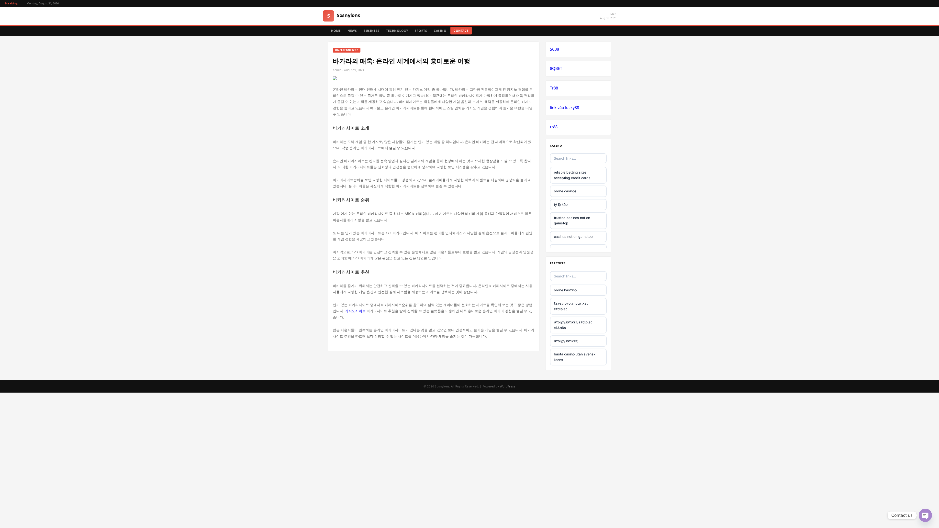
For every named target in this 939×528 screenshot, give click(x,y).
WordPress (507, 386)
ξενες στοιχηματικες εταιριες (571, 306)
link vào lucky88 (564, 107)
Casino (440, 31)
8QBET (556, 68)
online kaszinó (565, 290)
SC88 (554, 49)
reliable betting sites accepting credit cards (572, 175)
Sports (421, 31)
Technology (397, 31)
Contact (461, 31)
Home (336, 31)
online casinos (565, 191)
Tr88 (554, 88)
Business (371, 31)
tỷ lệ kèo (561, 204)
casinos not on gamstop (573, 236)
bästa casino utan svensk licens (574, 357)
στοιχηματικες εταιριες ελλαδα (573, 325)
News (352, 31)
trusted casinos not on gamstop (572, 220)
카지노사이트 (355, 310)
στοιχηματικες (566, 341)
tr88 (554, 127)
